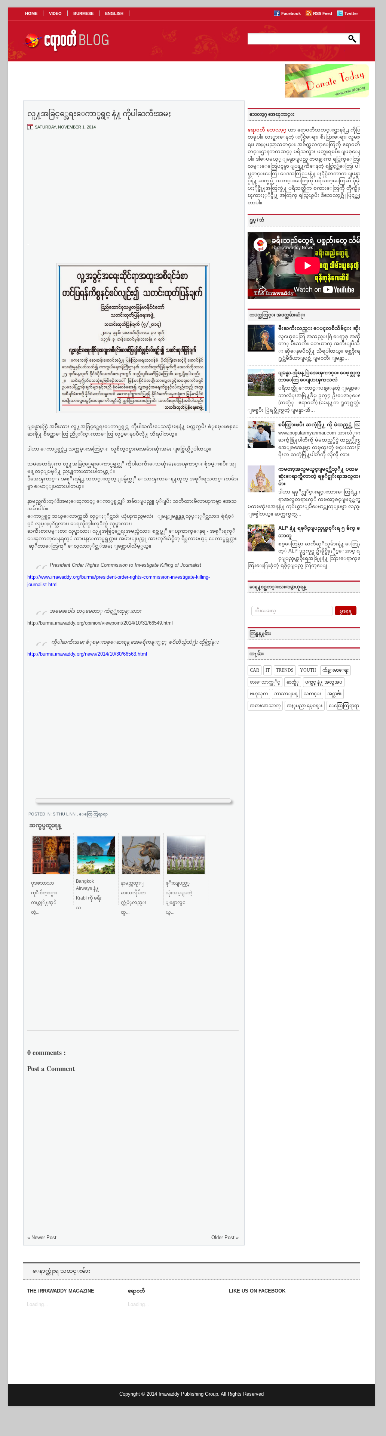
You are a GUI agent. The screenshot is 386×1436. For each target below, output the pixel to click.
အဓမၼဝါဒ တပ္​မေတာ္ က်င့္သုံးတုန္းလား (95, 611)
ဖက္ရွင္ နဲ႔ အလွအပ (323, 682)
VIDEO (55, 13)
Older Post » (225, 1237)
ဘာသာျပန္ (285, 693)
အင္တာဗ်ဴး (334, 693)
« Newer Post (41, 1237)
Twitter (351, 13)
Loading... (37, 1304)
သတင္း (312, 693)
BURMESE (83, 13)
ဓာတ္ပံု (293, 682)
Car (254, 670)
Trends (285, 670)
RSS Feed (323, 13)
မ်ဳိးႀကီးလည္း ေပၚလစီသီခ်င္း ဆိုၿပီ (321, 328)
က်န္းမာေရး (335, 670)
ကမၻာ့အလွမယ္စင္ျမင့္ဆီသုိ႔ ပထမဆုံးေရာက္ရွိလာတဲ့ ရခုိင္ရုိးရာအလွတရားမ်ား (322, 476)
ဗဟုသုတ (259, 693)
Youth (308, 670)
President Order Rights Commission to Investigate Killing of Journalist (125, 565)
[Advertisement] (133, 191)
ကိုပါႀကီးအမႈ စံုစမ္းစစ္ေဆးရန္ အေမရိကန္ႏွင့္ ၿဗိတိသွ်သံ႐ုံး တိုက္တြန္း (134, 642)
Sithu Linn (65, 814)
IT (268, 670)
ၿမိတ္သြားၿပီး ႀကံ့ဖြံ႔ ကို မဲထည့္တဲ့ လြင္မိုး (322, 424)
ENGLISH (114, 13)
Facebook (291, 13)
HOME (31, 13)
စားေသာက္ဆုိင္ (265, 682)
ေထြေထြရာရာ (93, 814)
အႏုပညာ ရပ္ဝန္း (304, 705)
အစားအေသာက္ (265, 705)
